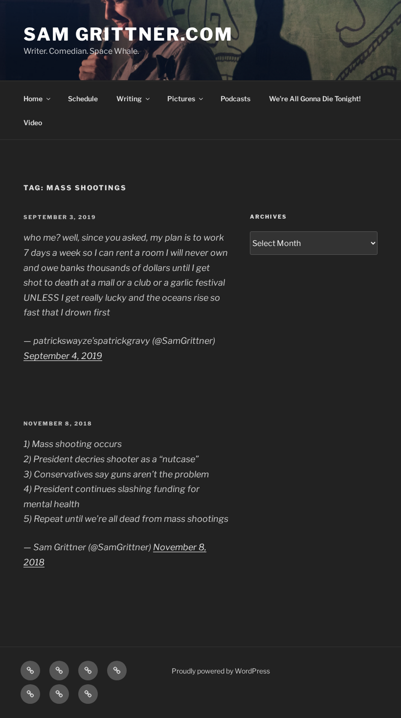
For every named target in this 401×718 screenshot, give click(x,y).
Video (32, 122)
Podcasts (235, 98)
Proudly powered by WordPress (221, 671)
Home (33, 98)
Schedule (83, 98)
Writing (129, 98)
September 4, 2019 (62, 356)
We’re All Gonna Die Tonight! (315, 98)
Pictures (181, 98)
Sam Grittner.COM (128, 34)
